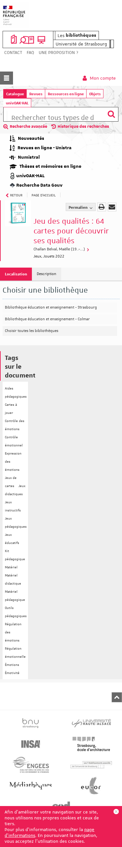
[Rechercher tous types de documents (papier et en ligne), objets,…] (111, 114)
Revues (36, 94)
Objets (95, 94)
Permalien (78, 207)
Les (77, 35)
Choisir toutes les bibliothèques (31, 330)
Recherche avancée (28, 126)
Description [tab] (46, 273)
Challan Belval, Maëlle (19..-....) (60, 249)
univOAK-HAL (17, 103)
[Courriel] (112, 207)
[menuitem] (13, 52)
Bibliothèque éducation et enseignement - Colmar (47, 319)
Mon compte (102, 78)
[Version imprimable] (101, 207)
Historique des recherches (83, 126)
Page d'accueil (44, 194)
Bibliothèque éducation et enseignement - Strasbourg (51, 307)
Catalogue (15, 93)
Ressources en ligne (66, 94)
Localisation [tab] (16, 274)
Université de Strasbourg (81, 44)
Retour (16, 194)
